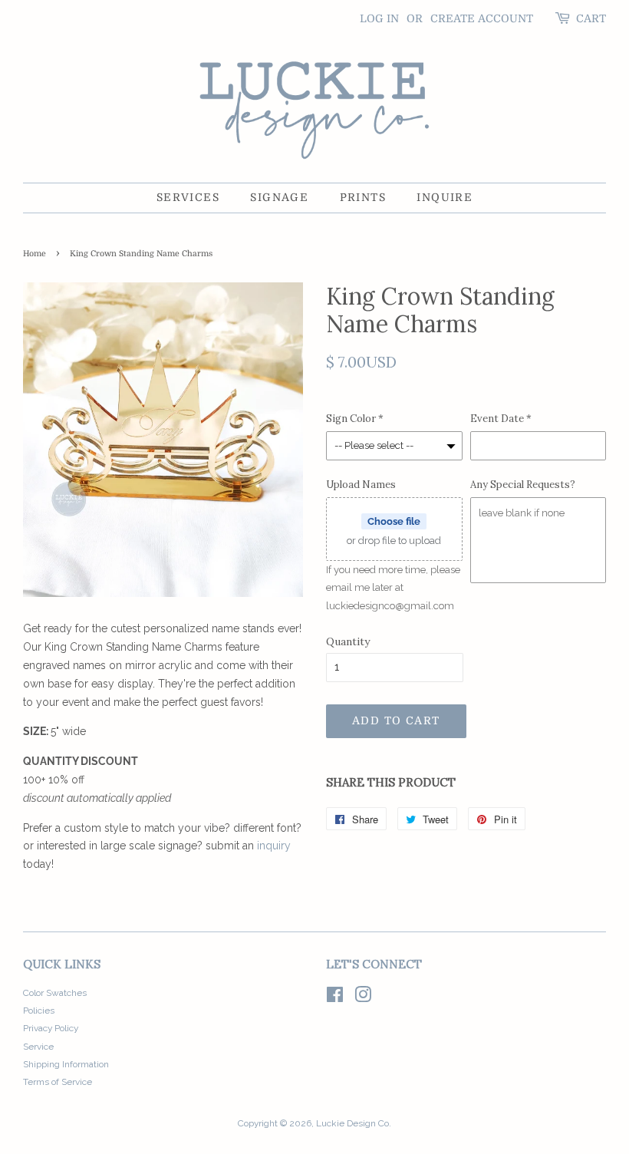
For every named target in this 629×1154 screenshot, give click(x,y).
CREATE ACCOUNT (481, 18)
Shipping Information (66, 1064)
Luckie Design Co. (353, 1123)
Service (38, 1046)
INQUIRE (445, 197)
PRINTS (363, 197)
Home (34, 254)
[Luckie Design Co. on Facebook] (335, 998)
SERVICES (187, 197)
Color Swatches (55, 992)
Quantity (348, 641)
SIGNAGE (279, 197)
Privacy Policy (50, 1028)
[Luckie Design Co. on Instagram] (362, 998)
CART (591, 18)
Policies (38, 1010)
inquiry (274, 845)
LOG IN (379, 18)
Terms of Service (57, 1082)
